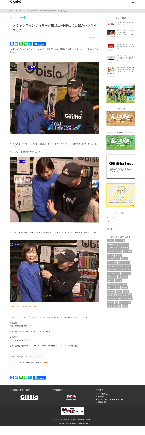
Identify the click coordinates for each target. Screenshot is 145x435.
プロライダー (112, 277)
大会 (124, 295)
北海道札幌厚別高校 (114, 295)
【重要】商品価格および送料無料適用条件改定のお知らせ (126, 46)
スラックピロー (125, 266)
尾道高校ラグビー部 (114, 298)
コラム (109, 221)
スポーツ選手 (112, 262)
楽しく (121, 302)
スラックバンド (113, 266)
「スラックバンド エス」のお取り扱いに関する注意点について (126, 58)
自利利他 (117, 306)
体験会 (119, 291)
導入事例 (110, 229)
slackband (120, 241)
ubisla (110, 251)
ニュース (21, 17)
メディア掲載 (123, 277)
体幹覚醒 (124, 288)
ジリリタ (119, 255)
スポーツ (124, 259)
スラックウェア (124, 262)
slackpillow (113, 244)
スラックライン (113, 269)
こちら (44, 362)
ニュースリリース (113, 273)
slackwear (123, 248)
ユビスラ (110, 280)
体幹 (124, 284)
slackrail (124, 244)
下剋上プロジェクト (114, 284)
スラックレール (125, 269)
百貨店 (128, 302)
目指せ (110, 306)
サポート (110, 255)
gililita (110, 241)
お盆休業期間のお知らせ (125, 22)
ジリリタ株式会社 (113, 259)
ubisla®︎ (118, 251)
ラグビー (119, 280)
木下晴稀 (110, 302)
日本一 (130, 298)
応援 (124, 298)
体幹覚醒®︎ (111, 291)
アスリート (127, 251)
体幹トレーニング (113, 288)
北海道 (125, 291)
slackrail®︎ (112, 248)
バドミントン (126, 273)
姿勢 (129, 295)
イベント (13, 17)
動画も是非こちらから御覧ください (24, 307)
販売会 (124, 306)
